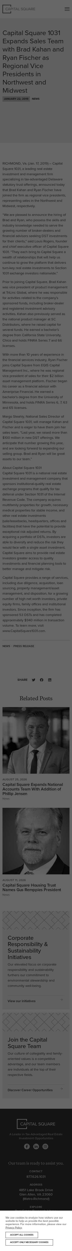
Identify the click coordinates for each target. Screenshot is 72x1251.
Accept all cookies (21, 1234)
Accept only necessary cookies (29, 1242)
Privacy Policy (14, 1227)
